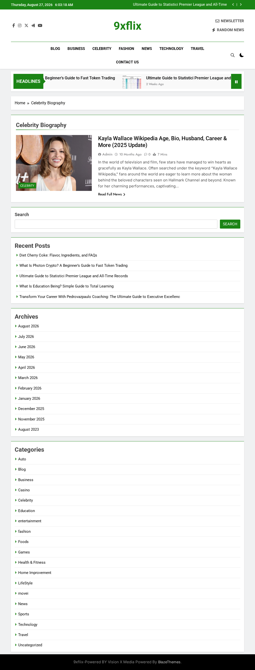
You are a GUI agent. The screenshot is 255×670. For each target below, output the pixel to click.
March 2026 (28, 378)
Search (22, 214)
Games (24, 552)
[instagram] (19, 26)
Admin (107, 154)
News (147, 48)
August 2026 (28, 326)
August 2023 (28, 429)
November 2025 (31, 419)
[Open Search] (233, 55)
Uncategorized (30, 645)
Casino (24, 490)
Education (26, 511)
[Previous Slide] (233, 4)
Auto (22, 459)
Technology (171, 48)
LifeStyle (25, 583)
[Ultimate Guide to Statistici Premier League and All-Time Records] (122, 84)
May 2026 (26, 357)
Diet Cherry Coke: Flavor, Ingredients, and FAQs (58, 255)
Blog (55, 48)
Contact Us (127, 62)
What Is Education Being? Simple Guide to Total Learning (66, 286)
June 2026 (26, 347)
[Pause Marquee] (236, 81)
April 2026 (26, 367)
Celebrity (101, 48)
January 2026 (29, 398)
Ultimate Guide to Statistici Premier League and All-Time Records (180, 5)
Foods (23, 541)
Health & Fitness (32, 562)
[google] (33, 26)
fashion (126, 48)
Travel (197, 48)
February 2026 (29, 388)
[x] (26, 26)
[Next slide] (240, 4)
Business (76, 48)
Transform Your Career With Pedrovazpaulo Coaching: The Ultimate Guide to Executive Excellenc (99, 296)
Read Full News (110, 194)
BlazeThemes (169, 662)
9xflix (127, 25)
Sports (23, 614)
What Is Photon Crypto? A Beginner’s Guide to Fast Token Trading (73, 265)
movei (23, 593)
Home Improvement (34, 572)
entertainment (29, 521)
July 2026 (26, 336)
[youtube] (40, 26)
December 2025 (31, 408)
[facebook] (13, 26)
